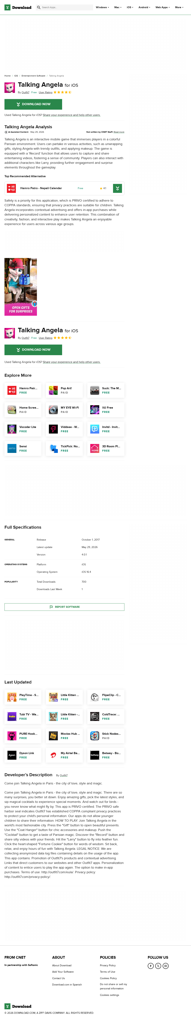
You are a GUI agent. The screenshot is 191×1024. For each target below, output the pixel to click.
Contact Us (58, 978)
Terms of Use (107, 971)
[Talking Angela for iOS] (9, 87)
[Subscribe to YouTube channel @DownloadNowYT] (166, 966)
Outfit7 (64, 775)
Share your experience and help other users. (72, 115)
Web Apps (162, 7)
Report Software (67, 607)
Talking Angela (48, 85)
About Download (61, 965)
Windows (101, 7)
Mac (116, 7)
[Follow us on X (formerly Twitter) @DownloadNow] (158, 966)
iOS (129, 7)
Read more (119, 132)
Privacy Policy (108, 965)
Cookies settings (109, 995)
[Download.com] (17, 7)
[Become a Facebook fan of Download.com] (151, 966)
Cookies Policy (108, 978)
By (23, 92)
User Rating (45, 92)
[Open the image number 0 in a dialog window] (20, 287)
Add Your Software (63, 971)
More (178, 7)
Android (143, 7)
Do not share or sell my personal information (113, 986)
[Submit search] (39, 7)
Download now (36, 104)
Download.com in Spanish (67, 984)
